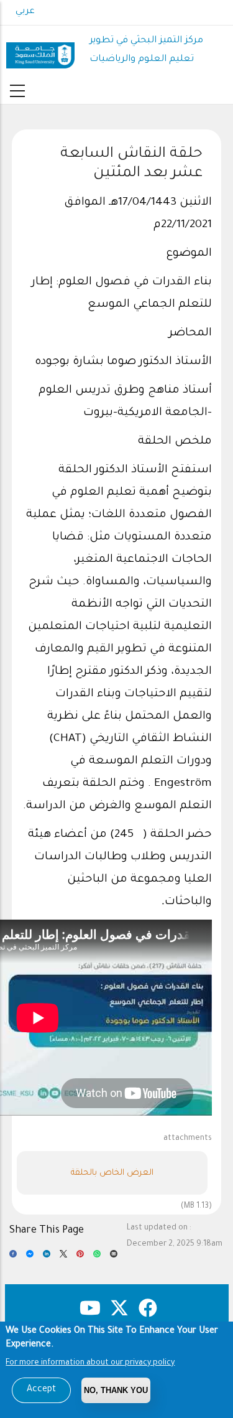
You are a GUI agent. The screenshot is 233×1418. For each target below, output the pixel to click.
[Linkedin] (46, 1257)
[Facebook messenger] (30, 1257)
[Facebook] (13, 1257)
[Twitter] (63, 1257)
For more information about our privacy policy (90, 1363)
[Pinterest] (80, 1257)
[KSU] (40, 51)
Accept (41, 1390)
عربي (25, 12)
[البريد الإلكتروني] (113, 1257)
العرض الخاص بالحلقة (112, 1173)
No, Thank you (116, 1390)
